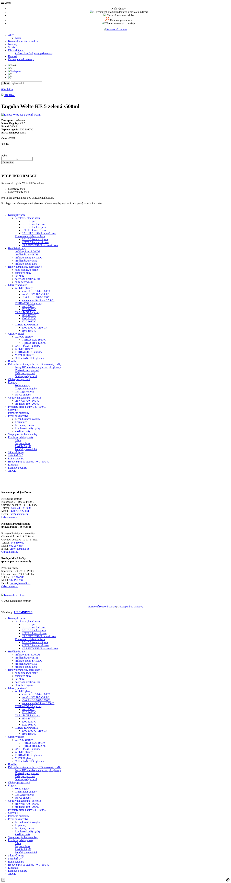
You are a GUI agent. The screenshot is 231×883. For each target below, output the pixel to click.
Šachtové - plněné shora (27, 218)
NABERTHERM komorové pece (40, 245)
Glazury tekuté (16, 333)
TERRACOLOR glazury (28, 303)
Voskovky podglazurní (27, 370)
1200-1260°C (29, 318)
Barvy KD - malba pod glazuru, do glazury (38, 367)
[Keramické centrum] (115, 29)
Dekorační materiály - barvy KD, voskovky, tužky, (35, 364)
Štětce (18, 440)
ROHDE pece (29, 221)
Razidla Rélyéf (23, 446)
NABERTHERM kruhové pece (39, 233)
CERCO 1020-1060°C (34, 339)
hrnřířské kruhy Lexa (26, 263)
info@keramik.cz (19, 514)
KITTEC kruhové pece (34, 230)
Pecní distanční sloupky (27, 418)
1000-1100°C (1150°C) (34, 327)
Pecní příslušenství (18, 415)
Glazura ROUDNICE (26, 324)
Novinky (13, 44)
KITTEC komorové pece (35, 242)
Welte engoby (22, 385)
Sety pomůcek (22, 443)
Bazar (18, 38)
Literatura (13, 464)
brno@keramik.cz (19, 548)
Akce (11, 34)
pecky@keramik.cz (20, 583)
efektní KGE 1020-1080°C (36, 297)
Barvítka (12, 361)
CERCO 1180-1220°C (34, 342)
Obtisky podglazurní (26, 376)
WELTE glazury (24, 288)
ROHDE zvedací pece (34, 224)
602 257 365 (16, 545)
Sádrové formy (16, 452)
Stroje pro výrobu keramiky (23, 434)
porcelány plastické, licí (27, 278)
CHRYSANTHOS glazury (29, 358)
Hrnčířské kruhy (17, 248)
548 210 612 (17, 542)
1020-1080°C (29, 309)
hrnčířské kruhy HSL (26, 260)
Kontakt (12, 56)
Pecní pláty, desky (24, 425)
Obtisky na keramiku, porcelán (24, 397)
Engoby (12, 382)
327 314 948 (17, 577)
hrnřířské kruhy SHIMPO (28, 257)
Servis (11, 47)
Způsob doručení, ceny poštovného (33, 53)
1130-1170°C (29, 315)
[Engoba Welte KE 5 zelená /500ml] (21, 114)
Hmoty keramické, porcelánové (25, 266)
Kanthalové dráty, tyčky (27, 428)
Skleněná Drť (15, 455)
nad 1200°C (28, 306)
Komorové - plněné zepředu (30, 236)
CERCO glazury (24, 336)
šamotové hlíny (23, 272)
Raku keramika (16, 458)
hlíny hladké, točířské (26, 269)
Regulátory (21, 422)
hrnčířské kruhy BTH (26, 254)
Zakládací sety (22, 431)
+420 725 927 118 (19, 511)
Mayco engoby (23, 394)
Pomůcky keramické (26, 449)
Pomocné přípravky (18, 412)
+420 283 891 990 (21, 507)
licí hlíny (19, 275)
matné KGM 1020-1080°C (36, 294)
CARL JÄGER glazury (27, 312)
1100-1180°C (29, 330)
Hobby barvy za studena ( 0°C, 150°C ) (29, 461)
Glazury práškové (17, 285)
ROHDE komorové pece (35, 239)
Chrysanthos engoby (26, 388)
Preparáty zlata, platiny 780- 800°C (27, 406)
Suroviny (13, 409)
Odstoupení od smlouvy (21, 59)
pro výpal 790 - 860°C (27, 400)
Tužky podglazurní (25, 373)
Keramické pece (16, 214)
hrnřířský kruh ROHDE (27, 251)
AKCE (12, 470)
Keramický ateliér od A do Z (23, 41)
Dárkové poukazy (17, 467)
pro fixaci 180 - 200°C (27, 403)
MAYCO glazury (24, 355)
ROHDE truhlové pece (34, 227)
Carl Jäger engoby (24, 391)
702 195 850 (16, 580)
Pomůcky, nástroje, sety (20, 437)
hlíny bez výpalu (24, 281)
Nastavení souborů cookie (102, 606)
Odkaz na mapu (9, 517)
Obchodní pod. (16, 50)
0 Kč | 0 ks (7, 89)
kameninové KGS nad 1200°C (38, 300)
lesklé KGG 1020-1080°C (36, 291)
